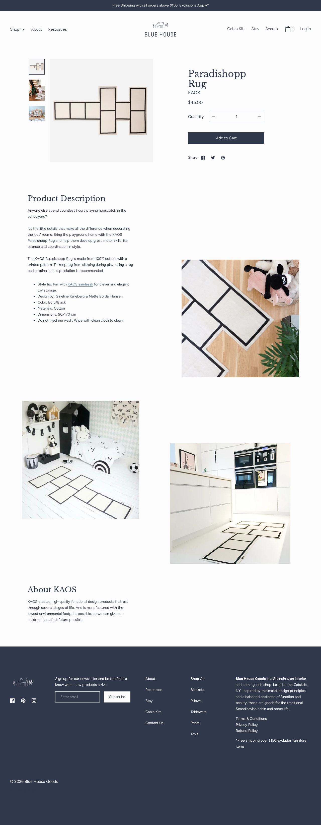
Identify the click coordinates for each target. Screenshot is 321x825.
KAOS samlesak (80, 284)
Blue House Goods (41, 781)
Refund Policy (247, 730)
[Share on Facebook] (202, 157)
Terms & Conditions (251, 718)
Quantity (196, 116)
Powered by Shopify (23, 791)
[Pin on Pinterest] (222, 157)
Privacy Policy (247, 724)
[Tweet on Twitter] (212, 157)
